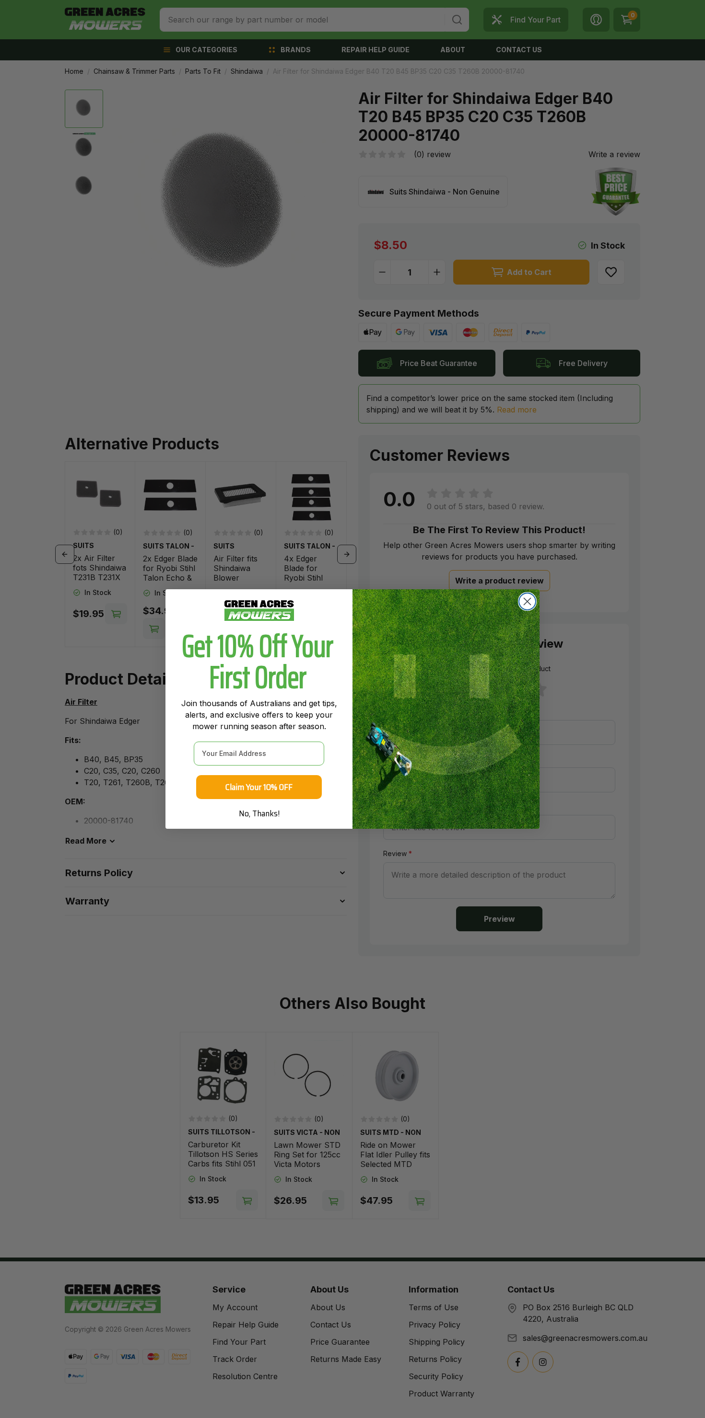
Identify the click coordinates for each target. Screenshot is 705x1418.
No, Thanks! (259, 813)
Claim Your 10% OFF (259, 787)
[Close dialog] (527, 601)
